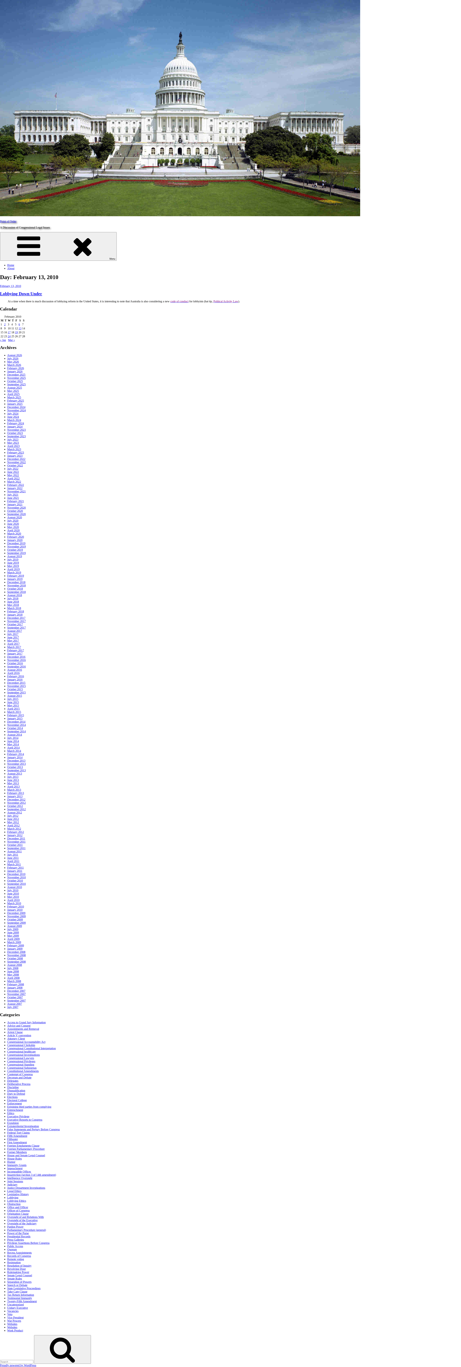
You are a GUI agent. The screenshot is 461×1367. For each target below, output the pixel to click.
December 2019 (16, 543)
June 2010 (13, 893)
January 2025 (15, 403)
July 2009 (12, 929)
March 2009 (14, 942)
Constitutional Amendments (23, 1071)
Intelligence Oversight (19, 1178)
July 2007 (12, 1007)
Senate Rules (14, 1278)
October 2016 (15, 663)
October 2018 (15, 588)
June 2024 (13, 416)
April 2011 (13, 861)
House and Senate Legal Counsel (26, 1155)
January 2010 (15, 909)
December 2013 (16, 760)
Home (10, 265)
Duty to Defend (16, 1093)
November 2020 (16, 507)
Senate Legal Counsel (19, 1275)
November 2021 (16, 491)
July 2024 (12, 413)
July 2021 (12, 494)
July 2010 (12, 890)
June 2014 (13, 741)
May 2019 (13, 566)
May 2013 (13, 783)
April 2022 (13, 478)
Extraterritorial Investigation (23, 1126)
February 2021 (15, 501)
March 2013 (14, 789)
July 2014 (12, 737)
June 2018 (13, 601)
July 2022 (12, 468)
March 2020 (14, 533)
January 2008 (15, 987)
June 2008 (13, 971)
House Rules (14, 1158)
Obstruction (14, 1204)
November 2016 (16, 660)
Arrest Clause (15, 1032)
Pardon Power (15, 1226)
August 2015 (14, 695)
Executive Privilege (18, 1116)
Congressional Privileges (21, 1061)
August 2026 (14, 355)
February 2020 (15, 536)
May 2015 (13, 705)
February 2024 (15, 423)
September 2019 (16, 553)
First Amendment (17, 1142)
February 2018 (15, 611)
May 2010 (13, 896)
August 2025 (14, 387)
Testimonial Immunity (19, 1298)
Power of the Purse (18, 1233)
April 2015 (13, 708)
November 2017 (16, 621)
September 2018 (16, 592)
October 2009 (15, 919)
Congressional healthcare (21, 1051)
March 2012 (14, 828)
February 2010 (15, 906)
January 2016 (15, 679)
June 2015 (13, 702)
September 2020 (16, 514)
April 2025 (13, 394)
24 (9, 336)
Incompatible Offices (19, 1171)
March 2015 (14, 711)
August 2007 (14, 1003)
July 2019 (12, 559)
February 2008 (15, 984)
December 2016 (16, 656)
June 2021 (13, 497)
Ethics (10, 1113)
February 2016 (15, 676)
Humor (11, 1161)
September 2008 (16, 961)
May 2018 (13, 604)
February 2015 (15, 715)
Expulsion (13, 1122)
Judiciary (12, 1184)
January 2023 (15, 455)
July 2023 (12, 439)
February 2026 (15, 368)
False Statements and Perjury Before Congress (33, 1129)
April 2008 (13, 977)
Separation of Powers (19, 1281)
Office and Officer (17, 1207)
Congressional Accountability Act (26, 1041)
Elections (12, 1097)
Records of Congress (19, 1255)
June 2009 (13, 932)
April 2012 (13, 825)
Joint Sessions (15, 1181)
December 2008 (16, 951)
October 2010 (15, 880)
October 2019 (15, 549)
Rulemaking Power (18, 1272)
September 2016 (16, 666)
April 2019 (13, 569)
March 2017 (14, 647)
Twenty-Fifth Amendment (22, 1301)
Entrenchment (15, 1110)
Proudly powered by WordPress (18, 1365)
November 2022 (16, 462)
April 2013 (13, 786)
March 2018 (14, 608)
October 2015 (15, 689)
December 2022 (16, 459)
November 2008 (16, 955)
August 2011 (14, 851)
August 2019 (14, 556)
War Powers (14, 1320)
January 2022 (15, 488)
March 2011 (14, 864)
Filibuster (12, 1139)
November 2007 (16, 994)
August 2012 (14, 812)
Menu (112, 258)
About (10, 268)
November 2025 (16, 377)
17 (9, 332)
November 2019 (16, 546)
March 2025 (14, 397)
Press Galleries (15, 1239)
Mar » (11, 340)
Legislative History (18, 1194)
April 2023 (13, 446)
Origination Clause (18, 1213)
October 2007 (15, 997)
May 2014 (13, 744)
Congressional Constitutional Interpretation (31, 1048)
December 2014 (16, 721)
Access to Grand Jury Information (26, 1022)
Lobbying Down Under (21, 293)
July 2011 (12, 854)
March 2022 (14, 481)
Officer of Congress (18, 1210)
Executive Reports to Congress (24, 1119)
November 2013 (16, 763)
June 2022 (13, 472)
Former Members (17, 1152)
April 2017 (13, 643)
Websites (12, 1324)
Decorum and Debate (19, 1077)
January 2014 (15, 757)
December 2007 (16, 990)
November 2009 (16, 916)
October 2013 (15, 767)
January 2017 (15, 653)
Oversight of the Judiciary (22, 1223)
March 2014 (14, 750)
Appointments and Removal (23, 1028)
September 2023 (16, 436)
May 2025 (13, 390)
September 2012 (16, 809)
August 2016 (14, 669)
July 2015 (12, 699)
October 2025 (15, 381)
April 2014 (13, 747)
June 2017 (13, 637)
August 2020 (14, 517)
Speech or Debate (17, 1285)
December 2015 (16, 682)
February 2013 (15, 793)
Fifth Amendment (17, 1135)
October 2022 (15, 465)
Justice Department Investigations (26, 1187)
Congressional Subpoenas (22, 1067)
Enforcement (14, 1103)
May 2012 (13, 822)
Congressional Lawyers (20, 1058)
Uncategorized (15, 1304)
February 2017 (15, 650)
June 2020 (13, 523)
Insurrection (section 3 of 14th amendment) (31, 1174)
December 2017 (16, 617)
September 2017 (16, 627)
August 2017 (14, 630)
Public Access (15, 1246)
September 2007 (16, 1000)
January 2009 (15, 948)
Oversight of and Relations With (25, 1217)
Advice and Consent (18, 1025)
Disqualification (16, 1090)
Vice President (15, 1317)
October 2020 (15, 510)
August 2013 (14, 773)
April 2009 (13, 939)
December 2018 (16, 582)
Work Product (15, 1330)
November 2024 (16, 410)
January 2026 (15, 371)
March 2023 (14, 449)
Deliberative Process (18, 1084)
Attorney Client (16, 1038)
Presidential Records (18, 1236)
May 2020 (13, 527)
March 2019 (14, 572)
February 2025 (15, 400)
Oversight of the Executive (22, 1220)
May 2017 (13, 640)
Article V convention (19, 1035)
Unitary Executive (17, 1307)
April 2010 (13, 900)
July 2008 (12, 968)
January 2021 (15, 504)
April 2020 (13, 530)
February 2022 (15, 484)
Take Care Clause (17, 1291)
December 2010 (16, 874)
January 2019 (15, 579)
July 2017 (12, 634)
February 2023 (15, 452)
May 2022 (13, 475)
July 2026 (12, 358)
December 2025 (16, 374)
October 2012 (15, 806)
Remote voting (15, 1259)
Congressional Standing (20, 1064)
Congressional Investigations (23, 1054)
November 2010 (16, 877)
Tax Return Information (20, 1294)
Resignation (14, 1262)
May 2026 (13, 361)
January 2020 (15, 540)
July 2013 (12, 776)
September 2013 (16, 770)
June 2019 (13, 562)
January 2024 (15, 426)
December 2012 (16, 799)
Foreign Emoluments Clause (23, 1145)
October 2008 (15, 958)
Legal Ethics (14, 1191)
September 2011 (16, 848)
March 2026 (14, 364)
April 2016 (13, 673)
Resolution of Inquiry (19, 1265)
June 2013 (13, 780)
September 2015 (16, 692)
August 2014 (14, 734)
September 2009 (16, 922)
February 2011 (15, 867)
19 (16, 332)
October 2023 (15, 433)
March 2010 (14, 903)
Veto (9, 1314)
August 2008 (14, 964)
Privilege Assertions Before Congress (28, 1242)
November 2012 (16, 802)
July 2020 (12, 520)
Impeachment (15, 1168)
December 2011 (16, 838)
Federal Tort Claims (18, 1132)
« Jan (3, 340)
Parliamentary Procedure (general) (26, 1230)
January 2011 (14, 870)
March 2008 (14, 981)
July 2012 (12, 815)
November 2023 (16, 429)
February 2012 (15, 831)
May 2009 (13, 935)
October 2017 (15, 624)
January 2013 (15, 796)
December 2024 (16, 407)
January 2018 (15, 614)
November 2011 (16, 841)
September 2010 (16, 883)
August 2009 (14, 926)
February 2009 (15, 945)
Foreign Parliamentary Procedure (26, 1148)
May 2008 (13, 974)
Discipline (13, 1087)
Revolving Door (16, 1268)
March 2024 (14, 420)
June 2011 (13, 857)
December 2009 (16, 913)
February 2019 (15, 575)
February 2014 (15, 754)
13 (20, 328)
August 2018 (14, 595)
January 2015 (15, 718)
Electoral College (17, 1100)
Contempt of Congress (20, 1074)
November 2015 (16, 686)
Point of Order (8, 221)
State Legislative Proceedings (24, 1288)
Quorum (12, 1249)
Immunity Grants (16, 1165)
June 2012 (13, 819)
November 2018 (16, 585)
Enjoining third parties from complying (29, 1106)
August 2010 (14, 887)
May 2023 (13, 442)
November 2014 (16, 724)
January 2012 (15, 835)
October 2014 (15, 728)
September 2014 (16, 731)
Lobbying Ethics (16, 1200)
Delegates (12, 1080)
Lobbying (12, 1197)
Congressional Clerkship (21, 1045)
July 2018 (12, 598)
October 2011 (15, 844)
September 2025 (16, 384)
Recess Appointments (19, 1252)
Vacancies (13, 1311)
